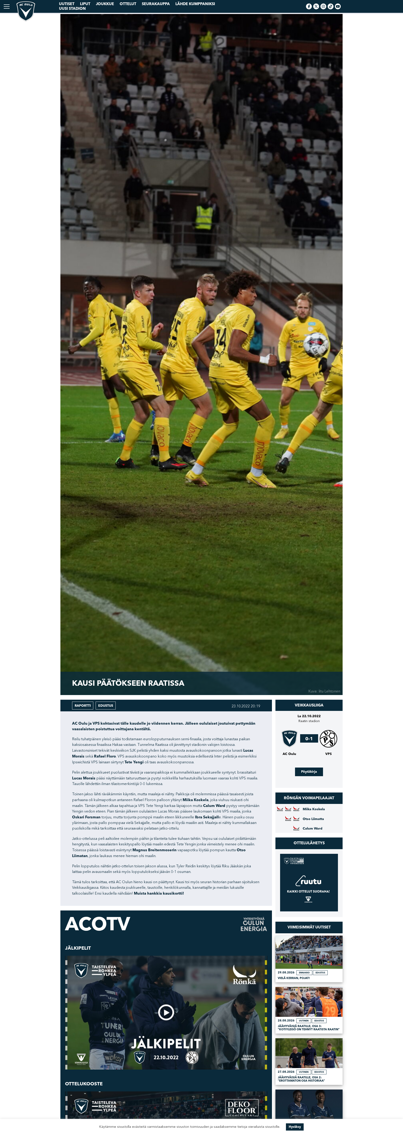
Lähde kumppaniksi (195, 4)
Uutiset (66, 4)
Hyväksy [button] (295, 1127)
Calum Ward (312, 828)
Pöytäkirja (309, 771)
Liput (85, 4)
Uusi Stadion (72, 8)
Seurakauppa (156, 4)
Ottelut (128, 4)
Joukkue (105, 4)
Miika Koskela (314, 809)
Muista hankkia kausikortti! (159, 893)
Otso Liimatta (313, 819)
